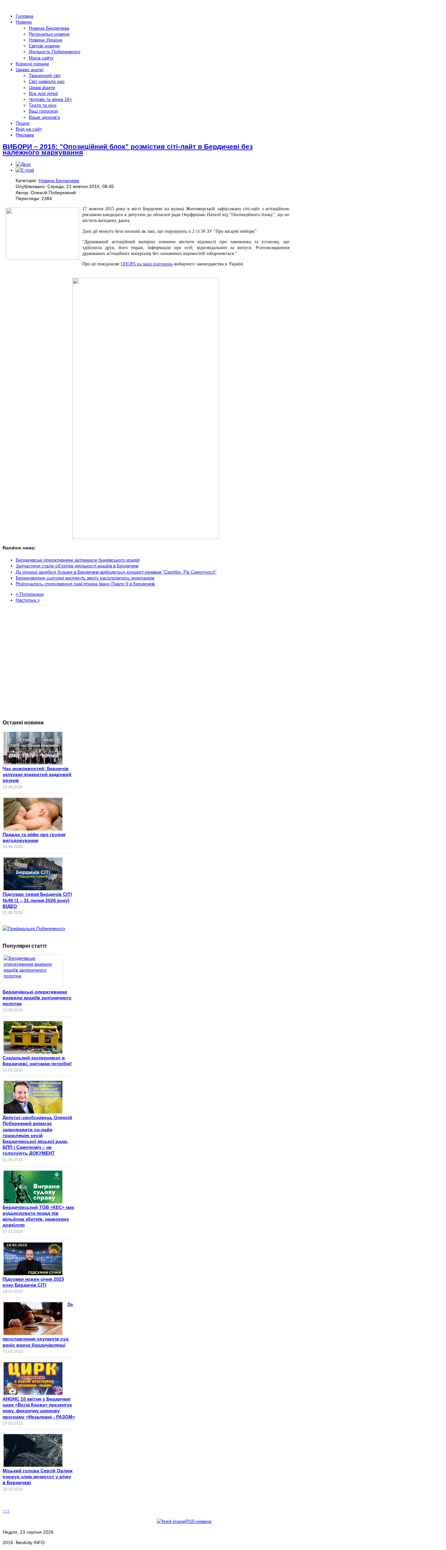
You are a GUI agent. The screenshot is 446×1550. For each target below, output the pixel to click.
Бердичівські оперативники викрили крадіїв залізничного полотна (37, 997)
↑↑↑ (6, 1510)
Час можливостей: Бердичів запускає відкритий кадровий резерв (37, 774)
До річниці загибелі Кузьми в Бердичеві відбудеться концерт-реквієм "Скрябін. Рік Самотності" (116, 572)
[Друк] (23, 164)
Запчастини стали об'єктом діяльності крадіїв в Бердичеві (77, 565)
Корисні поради (32, 63)
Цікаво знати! (30, 69)
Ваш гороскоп (43, 111)
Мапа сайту (41, 57)
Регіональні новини (49, 34)
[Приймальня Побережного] (34, 928)
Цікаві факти (42, 87)
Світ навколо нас (47, 81)
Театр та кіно (42, 105)
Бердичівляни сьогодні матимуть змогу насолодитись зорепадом (85, 577)
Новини (24, 21)
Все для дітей (43, 93)
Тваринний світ (45, 75)
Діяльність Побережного (54, 51)
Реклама (25, 134)
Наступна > (28, 600)
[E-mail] (25, 170)
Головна (24, 16)
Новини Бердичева (49, 28)
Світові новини (44, 45)
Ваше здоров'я (44, 117)
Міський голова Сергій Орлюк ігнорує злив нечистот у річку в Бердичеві (37, 1476)
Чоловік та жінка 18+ (50, 99)
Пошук (22, 123)
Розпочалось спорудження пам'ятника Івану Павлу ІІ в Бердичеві (85, 583)
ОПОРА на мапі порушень (147, 263)
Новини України (45, 39)
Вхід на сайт (29, 129)
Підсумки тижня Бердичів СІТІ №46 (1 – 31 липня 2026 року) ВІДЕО (37, 900)
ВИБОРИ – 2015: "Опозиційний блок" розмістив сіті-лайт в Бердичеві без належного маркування (128, 149)
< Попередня (30, 594)
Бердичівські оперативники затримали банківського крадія (78, 559)
